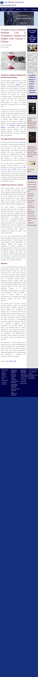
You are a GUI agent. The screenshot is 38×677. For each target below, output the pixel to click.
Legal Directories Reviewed (31, 211)
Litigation (30, 223)
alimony (18, 84)
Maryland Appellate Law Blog (24, 371)
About (18, 9)
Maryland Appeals (4, 9)
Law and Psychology (31, 206)
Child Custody (32, 184)
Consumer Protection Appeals (14, 386)
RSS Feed (24, 383)
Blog (25, 9)
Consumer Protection (31, 195)
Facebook (24, 378)
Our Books (5, 370)
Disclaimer (5, 380)
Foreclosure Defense (31, 202)
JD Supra (23, 379)
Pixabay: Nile (12, 361)
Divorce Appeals (13, 375)
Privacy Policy (4, 374)
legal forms (30, 60)
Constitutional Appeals (15, 389)
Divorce (30, 198)
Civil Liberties (32, 187)
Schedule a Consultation (25, 375)
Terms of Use (4, 377)
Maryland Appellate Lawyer (14, 371)
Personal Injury (32, 225)
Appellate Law (32, 182)
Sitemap (4, 384)
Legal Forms (31, 216)
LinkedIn (23, 381)
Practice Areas (11, 9)
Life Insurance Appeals (14, 394)
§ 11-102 (16, 142)
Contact (34, 9)
